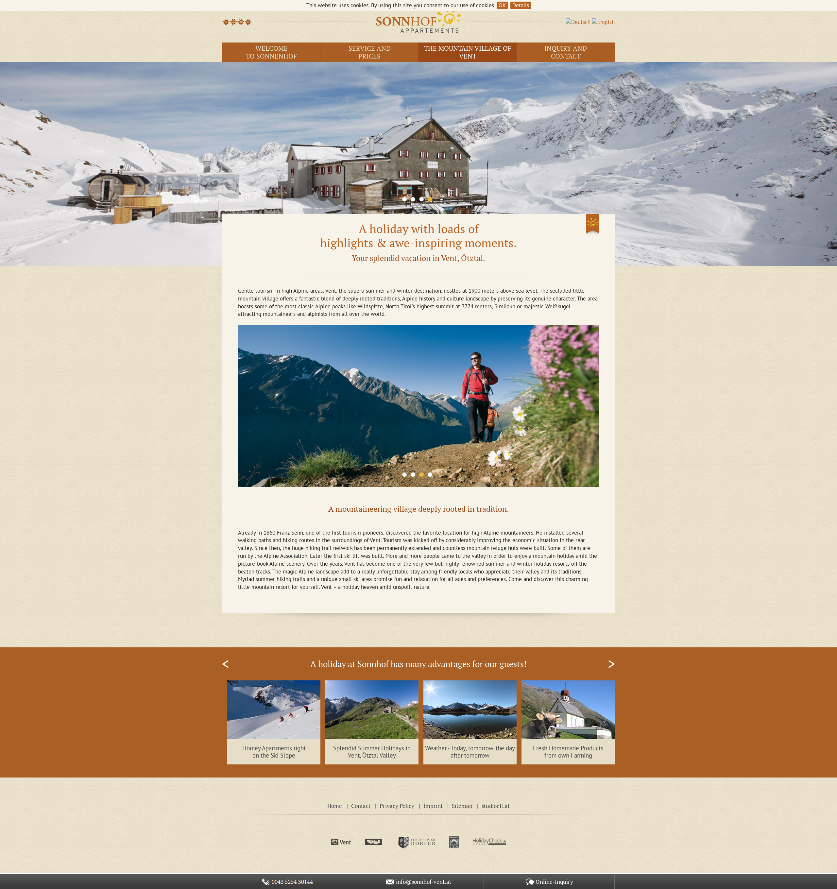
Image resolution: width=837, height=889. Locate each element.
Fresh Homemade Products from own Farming (568, 752)
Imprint (433, 806)
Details (520, 5)
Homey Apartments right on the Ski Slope (274, 752)
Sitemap (462, 806)
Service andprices (370, 52)
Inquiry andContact (565, 52)
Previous (225, 664)
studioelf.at (496, 806)
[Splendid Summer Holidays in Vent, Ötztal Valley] (371, 709)
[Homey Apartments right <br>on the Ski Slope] (273, 709)
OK (502, 5)
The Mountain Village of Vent (467, 52)
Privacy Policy (397, 806)
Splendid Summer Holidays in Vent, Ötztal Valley (372, 752)
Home (334, 806)
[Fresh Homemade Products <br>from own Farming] (568, 709)
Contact (360, 806)
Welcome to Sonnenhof (271, 52)
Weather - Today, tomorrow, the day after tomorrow (470, 752)
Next (611, 664)
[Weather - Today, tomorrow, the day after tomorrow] (470, 709)
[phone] (287, 881)
